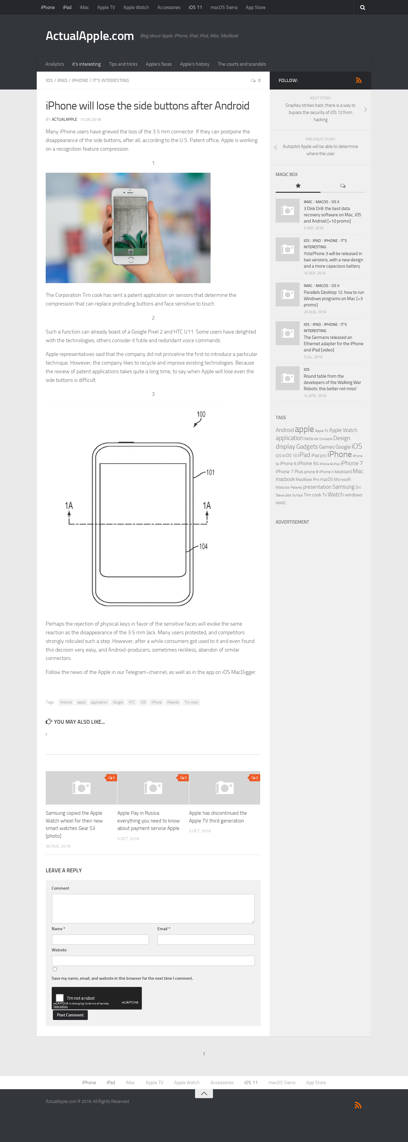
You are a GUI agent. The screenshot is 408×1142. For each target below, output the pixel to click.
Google (118, 702)
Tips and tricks (123, 64)
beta (308, 438)
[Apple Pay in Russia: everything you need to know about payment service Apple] (153, 788)
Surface (297, 495)
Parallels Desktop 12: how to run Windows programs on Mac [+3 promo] (334, 299)
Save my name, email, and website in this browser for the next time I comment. (122, 978)
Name (58, 928)
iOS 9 (280, 455)
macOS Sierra (224, 7)
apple (81, 702)
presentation (317, 487)
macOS (322, 202)
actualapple (64, 119)
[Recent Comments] (342, 186)
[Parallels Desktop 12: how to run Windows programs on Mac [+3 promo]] (288, 294)
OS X (335, 202)
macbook (285, 479)
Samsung (343, 487)
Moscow (283, 487)
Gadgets (307, 446)
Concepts (325, 439)
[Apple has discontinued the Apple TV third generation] (224, 788)
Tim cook (191, 702)
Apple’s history (194, 64)
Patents (173, 702)
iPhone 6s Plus (330, 464)
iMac (84, 7)
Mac (358, 471)
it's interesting (111, 80)
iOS (49, 80)
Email (163, 928)
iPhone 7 (352, 463)
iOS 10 (291, 455)
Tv (324, 495)
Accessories (168, 7)
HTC (132, 702)
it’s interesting (86, 64)
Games (327, 447)
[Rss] (358, 80)
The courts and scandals (242, 64)
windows (353, 495)
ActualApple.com (90, 35)
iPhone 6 (288, 463)
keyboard (343, 471)
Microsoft (342, 479)
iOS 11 (195, 7)
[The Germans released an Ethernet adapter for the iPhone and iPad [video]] (288, 333)
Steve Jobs (283, 495)
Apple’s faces (159, 64)
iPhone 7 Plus (289, 471)
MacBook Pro (307, 479)
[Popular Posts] (298, 186)
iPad (67, 7)
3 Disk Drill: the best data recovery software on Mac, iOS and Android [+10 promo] (332, 215)
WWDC (281, 503)
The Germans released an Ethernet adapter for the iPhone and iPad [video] (333, 344)
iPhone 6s (308, 463)
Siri (358, 487)
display (285, 446)
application (99, 702)
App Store (256, 7)
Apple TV (106, 7)
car (316, 438)
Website (59, 950)
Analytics (54, 64)
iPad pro (318, 455)
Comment (60, 888)
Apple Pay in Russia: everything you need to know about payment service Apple (148, 820)
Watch (336, 494)
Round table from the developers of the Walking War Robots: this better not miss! (332, 382)
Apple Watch (136, 7)
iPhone (48, 7)
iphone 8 (311, 472)
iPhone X (326, 472)
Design (341, 438)
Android (66, 702)
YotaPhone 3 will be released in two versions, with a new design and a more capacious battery (333, 260)
